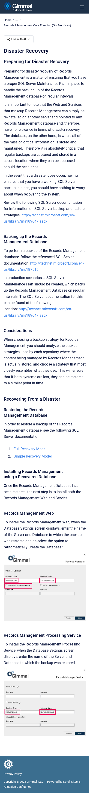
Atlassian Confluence (17, 786)
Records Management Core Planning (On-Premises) (37, 25)
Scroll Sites (70, 781)
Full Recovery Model (30, 449)
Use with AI (18, 39)
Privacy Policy (13, 774)
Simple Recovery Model (33, 456)
